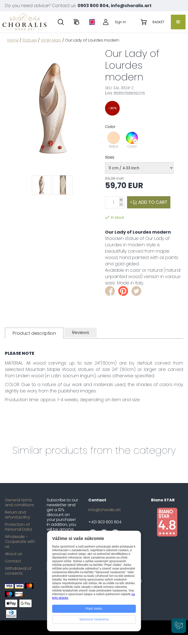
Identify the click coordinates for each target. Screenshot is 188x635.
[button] (178, 22)
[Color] (132, 138)
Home (13, 40)
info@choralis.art (104, 509)
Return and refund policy (17, 515)
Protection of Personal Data (18, 527)
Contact (13, 561)
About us (13, 553)
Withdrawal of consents (18, 571)
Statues (29, 40)
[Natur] (113, 138)
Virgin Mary (51, 40)
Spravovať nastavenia (94, 619)
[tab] (34, 333)
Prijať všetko (94, 608)
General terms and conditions (19, 502)
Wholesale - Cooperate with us (20, 541)
